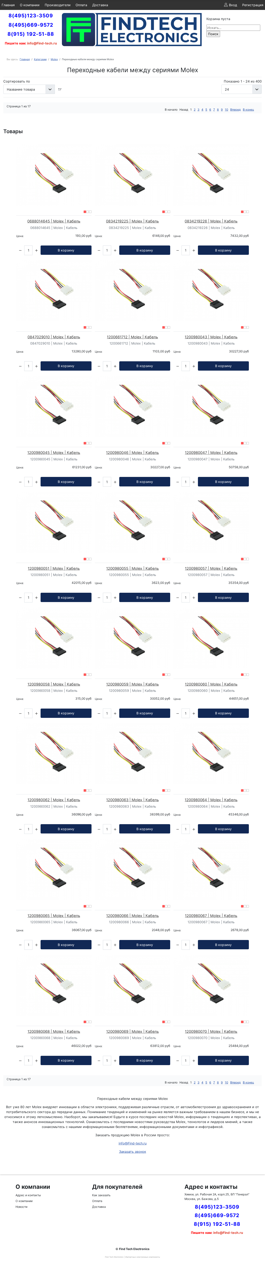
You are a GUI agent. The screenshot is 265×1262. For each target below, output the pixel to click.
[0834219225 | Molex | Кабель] (132, 175)
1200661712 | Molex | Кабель (132, 337)
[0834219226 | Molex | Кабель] (211, 175)
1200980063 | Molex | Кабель (132, 800)
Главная (8, 5)
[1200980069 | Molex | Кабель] (132, 985)
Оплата (81, 5)
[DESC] (60, 89)
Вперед (235, 109)
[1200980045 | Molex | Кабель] (54, 406)
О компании (30, 5)
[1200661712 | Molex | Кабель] (132, 290)
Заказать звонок (132, 1151)
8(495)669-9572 (30, 25)
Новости (21, 1206)
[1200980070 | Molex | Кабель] (211, 985)
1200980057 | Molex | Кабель (211, 568)
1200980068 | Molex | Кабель (54, 1031)
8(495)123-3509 (30, 16)
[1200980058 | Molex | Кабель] (54, 638)
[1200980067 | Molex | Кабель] (211, 869)
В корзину (66, 250)
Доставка (100, 5)
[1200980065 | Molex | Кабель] (54, 869)
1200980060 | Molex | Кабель (211, 684)
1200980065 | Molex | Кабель (54, 916)
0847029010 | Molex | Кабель (54, 337)
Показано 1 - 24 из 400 (243, 81)
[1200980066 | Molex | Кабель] (132, 869)
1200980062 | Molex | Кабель (54, 800)
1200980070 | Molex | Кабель (211, 1031)
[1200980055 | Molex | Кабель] (132, 522)
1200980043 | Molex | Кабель (211, 337)
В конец (248, 109)
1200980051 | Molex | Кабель (54, 568)
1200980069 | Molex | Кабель (132, 1031)
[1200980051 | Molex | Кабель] (54, 522)
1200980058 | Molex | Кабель (54, 684)
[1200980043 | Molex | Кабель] (211, 290)
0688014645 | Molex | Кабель (53, 221)
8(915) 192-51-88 (30, 34)
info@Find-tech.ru (133, 1143)
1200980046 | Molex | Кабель (132, 452)
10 (226, 109)
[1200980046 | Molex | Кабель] (132, 406)
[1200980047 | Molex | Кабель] (211, 406)
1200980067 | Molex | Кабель (211, 916)
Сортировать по (16, 81)
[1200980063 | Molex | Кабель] (132, 753)
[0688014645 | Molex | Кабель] (54, 175)
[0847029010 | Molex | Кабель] (54, 290)
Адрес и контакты (28, 1195)
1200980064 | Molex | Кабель (211, 800)
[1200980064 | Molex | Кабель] (211, 753)
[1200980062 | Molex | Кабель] (54, 753)
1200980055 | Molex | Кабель (132, 568)
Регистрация (252, 5)
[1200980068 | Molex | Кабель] (54, 985)
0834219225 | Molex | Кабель (132, 221)
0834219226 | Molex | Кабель (211, 221)
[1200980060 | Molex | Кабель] (211, 638)
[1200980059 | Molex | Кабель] (132, 638)
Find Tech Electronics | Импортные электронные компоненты (132, 1257)
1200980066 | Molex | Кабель (132, 916)
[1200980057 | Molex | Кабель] (211, 522)
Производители (58, 5)
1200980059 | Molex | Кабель (132, 684)
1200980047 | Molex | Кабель (211, 452)
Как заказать (101, 1195)
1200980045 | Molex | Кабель (53, 452)
